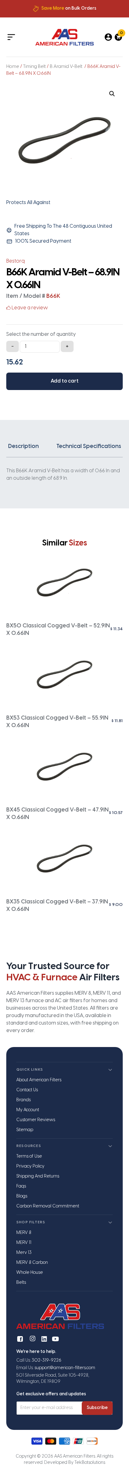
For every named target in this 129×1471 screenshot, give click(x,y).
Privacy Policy (30, 1166)
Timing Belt (34, 66)
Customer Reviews (35, 1120)
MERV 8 (23, 1233)
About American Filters (38, 1080)
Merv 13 (24, 1252)
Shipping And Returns (37, 1176)
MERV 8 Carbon (32, 1262)
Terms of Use (29, 1156)
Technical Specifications (88, 447)
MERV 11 (23, 1242)
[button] (112, 93)
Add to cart (65, 381)
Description (23, 447)
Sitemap (24, 1130)
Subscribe (97, 1408)
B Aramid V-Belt (66, 66)
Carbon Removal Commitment (47, 1206)
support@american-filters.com (64, 1368)
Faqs (21, 1186)
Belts (21, 1282)
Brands (23, 1100)
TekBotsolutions (90, 1462)
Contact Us (27, 1090)
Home (12, 66)
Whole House (29, 1272)
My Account (27, 1110)
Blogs (21, 1196)
